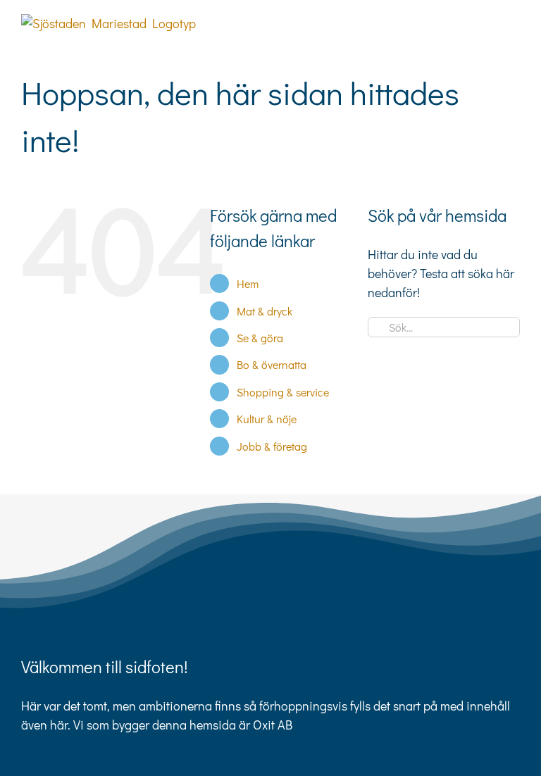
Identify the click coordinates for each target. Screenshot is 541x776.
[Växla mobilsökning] (489, 21)
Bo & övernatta (271, 364)
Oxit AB (272, 724)
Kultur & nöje (267, 418)
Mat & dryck (264, 310)
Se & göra (260, 337)
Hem (248, 283)
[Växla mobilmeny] (514, 21)
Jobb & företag (272, 446)
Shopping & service (283, 391)
